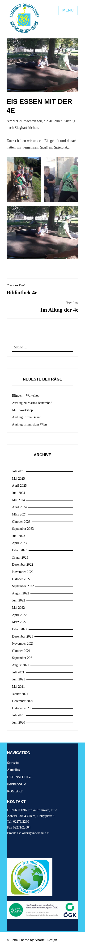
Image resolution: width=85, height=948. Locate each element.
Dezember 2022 (22, 564)
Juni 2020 (18, 722)
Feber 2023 (19, 550)
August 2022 (20, 593)
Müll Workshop (22, 410)
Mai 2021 (18, 686)
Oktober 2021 (21, 651)
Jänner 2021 (20, 694)
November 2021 (23, 643)
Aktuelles (13, 770)
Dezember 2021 (22, 636)
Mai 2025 (18, 478)
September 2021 (23, 658)
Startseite (13, 763)
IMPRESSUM (16, 784)
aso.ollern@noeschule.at (33, 833)
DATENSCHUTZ (19, 777)
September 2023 (23, 528)
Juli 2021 (18, 672)
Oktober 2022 (21, 579)
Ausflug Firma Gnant (26, 417)
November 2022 (23, 572)
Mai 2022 (18, 607)
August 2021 (20, 665)
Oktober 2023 (21, 521)
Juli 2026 (18, 471)
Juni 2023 (18, 536)
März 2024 (19, 514)
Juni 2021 (18, 679)
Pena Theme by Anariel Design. (34, 940)
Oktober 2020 (21, 708)
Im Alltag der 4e (59, 307)
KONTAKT (15, 791)
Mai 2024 (18, 500)
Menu (68, 10)
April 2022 (19, 615)
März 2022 (19, 622)
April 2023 (19, 543)
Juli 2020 (18, 715)
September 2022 (23, 586)
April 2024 (19, 507)
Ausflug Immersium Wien (29, 424)
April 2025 (19, 485)
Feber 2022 (19, 629)
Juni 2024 (18, 493)
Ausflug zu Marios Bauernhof (32, 403)
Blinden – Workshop (25, 395)
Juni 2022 (18, 600)
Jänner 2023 (20, 557)
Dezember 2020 (22, 701)
